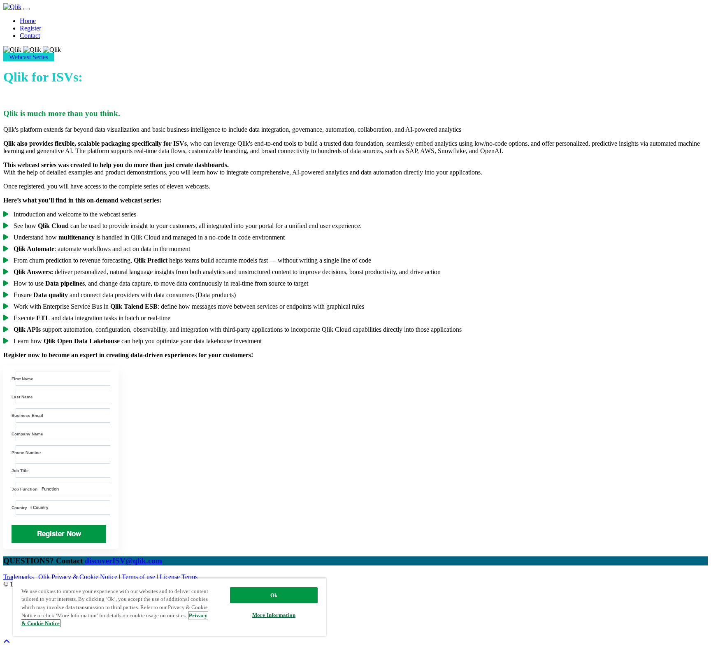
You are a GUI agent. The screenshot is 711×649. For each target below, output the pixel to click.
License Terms (179, 576)
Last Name (22, 397)
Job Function (24, 489)
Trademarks (19, 576)
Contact (30, 35)
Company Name (27, 434)
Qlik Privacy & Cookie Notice (78, 576)
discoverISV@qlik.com (123, 560)
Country (19, 507)
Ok (273, 595)
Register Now (59, 533)
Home (28, 20)
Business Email (27, 415)
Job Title (20, 470)
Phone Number (26, 452)
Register (30, 28)
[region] (169, 607)
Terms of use (139, 576)
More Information (273, 615)
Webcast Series (28, 57)
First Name (22, 379)
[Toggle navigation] (26, 9)
